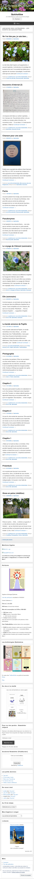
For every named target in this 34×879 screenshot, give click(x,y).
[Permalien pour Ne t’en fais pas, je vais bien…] (16, 63)
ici (11, 600)
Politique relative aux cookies (18, 872)
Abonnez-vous (8, 743)
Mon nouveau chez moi (25, 183)
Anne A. (8, 377)
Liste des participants (7, 597)
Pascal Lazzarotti (14, 824)
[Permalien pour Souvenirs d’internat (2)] (16, 114)
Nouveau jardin (19, 78)
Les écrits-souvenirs (11, 212)
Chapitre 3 (6, 383)
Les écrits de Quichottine (21, 76)
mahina (5, 798)
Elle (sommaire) (9, 296)
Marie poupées (6, 794)
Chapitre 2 (6, 410)
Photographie (8, 353)
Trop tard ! (5, 775)
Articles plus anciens (6, 539)
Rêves (3, 677)
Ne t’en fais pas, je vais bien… (15, 36)
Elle (10, 317)
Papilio (11, 347)
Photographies (14, 535)
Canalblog (8, 535)
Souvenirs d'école (16, 129)
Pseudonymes (8, 218)
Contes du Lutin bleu (11, 78)
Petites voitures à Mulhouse (10, 782)
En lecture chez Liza (8, 781)
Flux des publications (8, 864)
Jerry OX (5, 793)
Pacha (5, 191)
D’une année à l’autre (8, 777)
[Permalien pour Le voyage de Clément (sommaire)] (16, 272)
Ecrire (7, 290)
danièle (5, 791)
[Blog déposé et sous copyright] (6, 549)
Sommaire (28, 290)
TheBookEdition (23, 347)
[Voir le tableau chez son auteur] (17, 843)
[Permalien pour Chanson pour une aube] (12, 167)
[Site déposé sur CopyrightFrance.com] (8, 552)
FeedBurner (20, 765)
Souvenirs (24, 184)
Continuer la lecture (22, 74)
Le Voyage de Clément (14, 290)
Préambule (7, 465)
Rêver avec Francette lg (9, 779)
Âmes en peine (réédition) (13, 493)
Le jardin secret (11, 76)
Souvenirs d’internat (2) (12, 84)
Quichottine (17, 14)
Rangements (5, 184)
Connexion (5, 862)
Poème (12, 377)
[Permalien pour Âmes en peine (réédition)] (16, 520)
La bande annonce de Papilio (14, 324)
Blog (3, 680)
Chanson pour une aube (12, 135)
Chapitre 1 (6, 438)
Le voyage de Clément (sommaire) (17, 246)
